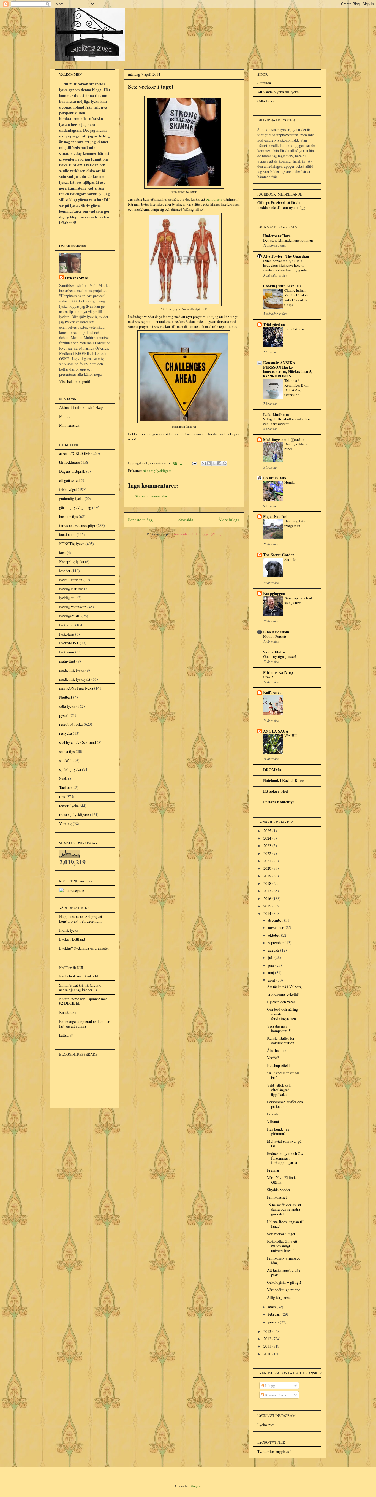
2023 (267, 845)
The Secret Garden (279, 555)
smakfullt (66, 760)
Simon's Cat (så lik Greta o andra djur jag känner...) (80, 987)
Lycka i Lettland (72, 939)
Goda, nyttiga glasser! (279, 656)
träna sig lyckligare (157, 470)
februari (275, 1314)
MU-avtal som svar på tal (284, 1144)
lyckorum (66, 652)
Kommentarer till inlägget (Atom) (196, 533)
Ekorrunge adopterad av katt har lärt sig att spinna (84, 1024)
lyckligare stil (69, 615)
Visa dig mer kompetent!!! (279, 1028)
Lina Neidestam (276, 632)
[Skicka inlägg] (194, 462)
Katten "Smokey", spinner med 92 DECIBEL (83, 1001)
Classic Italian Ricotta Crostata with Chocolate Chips (296, 297)
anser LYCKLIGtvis (74, 453)
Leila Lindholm (276, 414)
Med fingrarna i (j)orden (283, 439)
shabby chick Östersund (77, 742)
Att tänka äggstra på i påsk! (283, 1272)
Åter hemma (276, 1050)
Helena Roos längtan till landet (285, 1224)
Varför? (273, 1057)
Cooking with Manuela (282, 286)
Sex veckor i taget (281, 1233)
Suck (63, 778)
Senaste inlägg (140, 519)
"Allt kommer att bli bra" (283, 1075)
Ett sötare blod (275, 791)
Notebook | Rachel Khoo (283, 780)
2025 (267, 830)
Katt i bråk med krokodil (78, 976)
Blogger (195, 1486)
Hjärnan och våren (281, 1001)
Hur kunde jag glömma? (278, 1131)
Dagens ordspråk (72, 471)
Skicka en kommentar (151, 495)
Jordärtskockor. (295, 328)
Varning (65, 823)
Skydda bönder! (279, 1189)
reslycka (65, 733)
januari (274, 1322)
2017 (267, 890)
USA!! (268, 676)
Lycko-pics (265, 1424)
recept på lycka (71, 724)
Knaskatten (67, 1012)
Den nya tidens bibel (295, 446)
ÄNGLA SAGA (275, 731)
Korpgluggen (274, 593)
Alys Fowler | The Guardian (286, 256)
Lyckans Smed (76, 278)
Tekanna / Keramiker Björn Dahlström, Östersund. (296, 387)
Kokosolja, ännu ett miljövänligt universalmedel (282, 1246)
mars (272, 1306)
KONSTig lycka (71, 543)
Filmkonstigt (277, 1197)
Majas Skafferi (275, 516)
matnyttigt (67, 661)
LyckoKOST (69, 642)
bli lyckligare (69, 462)
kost (62, 552)
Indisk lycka (68, 930)
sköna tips (67, 751)
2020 (267, 868)
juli (271, 957)
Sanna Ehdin (274, 652)
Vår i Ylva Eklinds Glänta (281, 1180)
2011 (267, 1346)
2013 (267, 1331)
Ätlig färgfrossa (279, 1297)
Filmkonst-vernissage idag (283, 1260)
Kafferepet (272, 692)
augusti (274, 950)
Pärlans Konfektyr (278, 802)
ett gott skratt (69, 480)
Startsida (185, 519)
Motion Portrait (274, 636)
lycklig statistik (71, 588)
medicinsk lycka (71, 670)
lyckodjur (66, 625)
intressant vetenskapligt (77, 525)
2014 (267, 913)
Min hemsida (69, 425)
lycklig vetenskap (72, 606)
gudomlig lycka (71, 498)
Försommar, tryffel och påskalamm (285, 1104)
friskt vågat (68, 489)
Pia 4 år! (290, 559)
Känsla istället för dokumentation (281, 1040)
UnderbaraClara (277, 236)
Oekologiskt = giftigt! (284, 1282)
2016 (267, 898)
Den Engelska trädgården (294, 523)
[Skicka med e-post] (203, 463)
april (272, 980)
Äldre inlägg (229, 519)
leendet (64, 570)
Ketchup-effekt (278, 1065)
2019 (267, 876)
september (276, 942)
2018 (267, 883)
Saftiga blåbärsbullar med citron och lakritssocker (287, 421)
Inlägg (269, 1385)
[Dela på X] (214, 463)
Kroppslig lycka (71, 561)
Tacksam (66, 787)
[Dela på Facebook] (219, 463)
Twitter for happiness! (274, 1451)
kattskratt (66, 1035)
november (276, 927)
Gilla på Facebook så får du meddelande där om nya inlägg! (282, 205)
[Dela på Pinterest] (224, 463)
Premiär (273, 1170)
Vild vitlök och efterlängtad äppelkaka (279, 1089)
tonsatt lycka (69, 805)
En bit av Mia (274, 478)
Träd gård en (274, 324)
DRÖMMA (272, 769)
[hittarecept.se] (71, 890)
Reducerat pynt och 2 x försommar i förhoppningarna (285, 1158)
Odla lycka (265, 101)
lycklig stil (67, 597)
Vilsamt (273, 1121)
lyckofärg (66, 634)
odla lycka (67, 706)
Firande (273, 1114)
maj (271, 972)
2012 (267, 1338)
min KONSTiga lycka (76, 688)
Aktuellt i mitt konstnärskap (81, 407)
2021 (267, 860)
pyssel (64, 715)
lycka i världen (70, 579)
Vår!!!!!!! (290, 735)
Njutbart (65, 697)
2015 (267, 906)
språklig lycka (70, 769)
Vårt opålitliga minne (283, 1289)
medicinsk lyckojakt (74, 679)
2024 (267, 838)
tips (62, 796)
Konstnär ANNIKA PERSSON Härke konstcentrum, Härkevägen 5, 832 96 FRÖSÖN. (287, 369)
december (276, 920)
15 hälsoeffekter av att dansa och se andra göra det (284, 1209)
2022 (267, 853)
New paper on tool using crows (298, 600)
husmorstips (68, 516)
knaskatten (67, 534)
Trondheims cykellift (283, 994)
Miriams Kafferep (278, 672)
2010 (267, 1354)
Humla (289, 482)
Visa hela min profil (74, 381)
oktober (274, 935)
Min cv (64, 416)
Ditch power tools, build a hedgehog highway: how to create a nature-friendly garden (286, 265)
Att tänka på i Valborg (284, 986)
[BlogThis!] (209, 463)
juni (271, 965)
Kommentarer (275, 1395)
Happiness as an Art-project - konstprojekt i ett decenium (82, 919)
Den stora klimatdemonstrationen (288, 240)
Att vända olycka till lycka (278, 91)
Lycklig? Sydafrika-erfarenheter (84, 948)
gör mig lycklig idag (75, 507)
